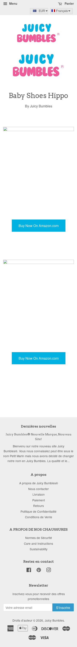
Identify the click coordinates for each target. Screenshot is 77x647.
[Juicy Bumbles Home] (38, 75)
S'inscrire (63, 607)
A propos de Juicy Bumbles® (38, 483)
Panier (69, 3)
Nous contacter (38, 489)
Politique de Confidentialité (38, 511)
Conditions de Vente (38, 517)
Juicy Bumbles (54, 620)
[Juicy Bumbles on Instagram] (48, 570)
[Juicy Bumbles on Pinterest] (38, 570)
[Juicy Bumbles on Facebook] (28, 570)
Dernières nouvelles (38, 426)
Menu (12, 3)
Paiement (38, 500)
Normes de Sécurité (38, 538)
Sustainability (38, 549)
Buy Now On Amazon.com (39, 225)
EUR (42, 11)
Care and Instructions (38, 543)
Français (62, 11)
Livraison (39, 494)
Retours (38, 506)
